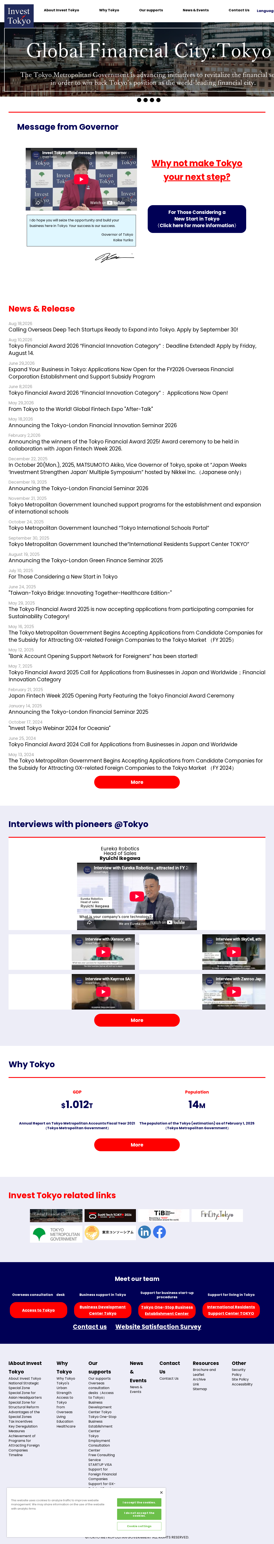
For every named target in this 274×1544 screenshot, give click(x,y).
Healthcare (66, 1426)
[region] (86, 1512)
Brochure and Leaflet (204, 1372)
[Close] (161, 1492)
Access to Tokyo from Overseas (65, 1404)
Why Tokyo (109, 10)
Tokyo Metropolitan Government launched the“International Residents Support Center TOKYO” (129, 544)
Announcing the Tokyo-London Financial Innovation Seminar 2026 (93, 425)
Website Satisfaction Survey (158, 1327)
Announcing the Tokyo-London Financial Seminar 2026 (78, 488)
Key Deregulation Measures (23, 1429)
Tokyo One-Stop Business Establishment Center (102, 1424)
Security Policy (239, 1372)
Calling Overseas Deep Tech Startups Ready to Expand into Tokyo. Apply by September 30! (123, 329)
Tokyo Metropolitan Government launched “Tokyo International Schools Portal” (109, 527)
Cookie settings (139, 1526)
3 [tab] (152, 100)
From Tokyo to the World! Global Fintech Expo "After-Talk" (81, 409)
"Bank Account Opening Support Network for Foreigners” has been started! (103, 656)
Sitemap (200, 1389)
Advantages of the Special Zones (24, 1414)
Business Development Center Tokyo (100, 1407)
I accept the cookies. (139, 1502)
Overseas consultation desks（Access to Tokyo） (101, 1390)
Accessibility (242, 1384)
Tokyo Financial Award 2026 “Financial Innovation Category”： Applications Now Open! (118, 392)
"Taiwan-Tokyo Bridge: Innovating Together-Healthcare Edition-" (90, 592)
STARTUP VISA (100, 1464)
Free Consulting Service (101, 1457)
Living (61, 1416)
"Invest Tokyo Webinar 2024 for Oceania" (59, 728)
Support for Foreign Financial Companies (102, 1474)
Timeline (16, 1455)
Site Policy (240, 1379)
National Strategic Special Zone (24, 1385)
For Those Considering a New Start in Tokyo (197, 219)
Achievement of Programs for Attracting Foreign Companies (24, 1443)
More (137, 782)
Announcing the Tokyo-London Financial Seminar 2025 (78, 711)
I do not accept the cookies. (139, 1514)
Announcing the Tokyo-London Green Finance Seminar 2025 (86, 560)
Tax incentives (21, 1421)
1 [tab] (139, 100)
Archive (199, 1379)
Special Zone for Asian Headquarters (25, 1395)
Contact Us (239, 10)
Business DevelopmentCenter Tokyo (103, 1310)
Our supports (151, 10)
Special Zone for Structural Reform (24, 1405)
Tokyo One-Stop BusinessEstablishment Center (167, 1310)
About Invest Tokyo (61, 10)
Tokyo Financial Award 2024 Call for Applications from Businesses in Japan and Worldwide (123, 744)
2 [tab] (145, 100)
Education (65, 1421)
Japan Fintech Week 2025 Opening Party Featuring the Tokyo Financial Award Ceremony (121, 695)
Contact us (90, 1327)
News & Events (196, 10)
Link (196, 1384)
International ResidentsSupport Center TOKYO (231, 1310)
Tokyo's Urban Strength (64, 1388)
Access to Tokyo (38, 1310)
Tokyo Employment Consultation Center (99, 1443)
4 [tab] (158, 100)
